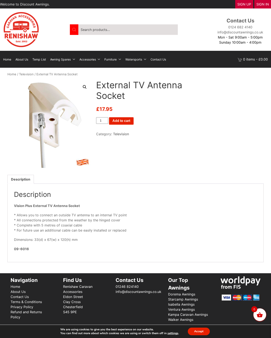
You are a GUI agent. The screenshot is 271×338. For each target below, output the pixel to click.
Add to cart (121, 121)
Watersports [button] (133, 59)
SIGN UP (244, 4)
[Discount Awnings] (21, 29)
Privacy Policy (22, 307)
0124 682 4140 (240, 27)
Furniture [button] (110, 59)
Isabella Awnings (181, 304)
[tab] (20, 179)
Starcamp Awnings (183, 299)
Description (20, 179)
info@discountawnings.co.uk (240, 32)
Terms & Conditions (26, 302)
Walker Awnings (180, 319)
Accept (198, 331)
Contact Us (158, 59)
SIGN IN (262, 4)
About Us (21, 59)
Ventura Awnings (181, 309)
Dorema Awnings (181, 294)
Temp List (39, 59)
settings (172, 333)
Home (7, 59)
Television (26, 74)
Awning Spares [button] (60, 59)
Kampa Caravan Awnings (188, 314)
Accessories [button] (87, 59)
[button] (84, 87)
